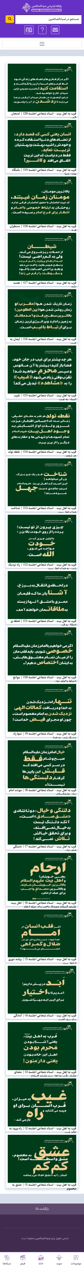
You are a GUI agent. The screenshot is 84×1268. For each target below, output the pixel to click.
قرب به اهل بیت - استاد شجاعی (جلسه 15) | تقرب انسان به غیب (45, 397)
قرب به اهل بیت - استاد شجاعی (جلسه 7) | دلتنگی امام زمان (44, 848)
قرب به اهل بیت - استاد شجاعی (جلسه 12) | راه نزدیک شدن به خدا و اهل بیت (42, 566)
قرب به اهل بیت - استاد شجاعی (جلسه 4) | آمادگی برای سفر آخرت (44, 1017)
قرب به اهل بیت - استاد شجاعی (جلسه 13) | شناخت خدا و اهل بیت (43, 510)
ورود (29, 30)
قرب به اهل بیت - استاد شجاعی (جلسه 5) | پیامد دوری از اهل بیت (42, 961)
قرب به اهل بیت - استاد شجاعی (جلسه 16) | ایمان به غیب (43, 341)
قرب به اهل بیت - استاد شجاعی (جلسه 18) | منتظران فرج (43, 228)
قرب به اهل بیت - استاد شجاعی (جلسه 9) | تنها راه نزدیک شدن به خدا (44, 735)
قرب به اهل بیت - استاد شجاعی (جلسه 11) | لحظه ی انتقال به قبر (43, 623)
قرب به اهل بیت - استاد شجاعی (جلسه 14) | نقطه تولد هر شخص (42, 453)
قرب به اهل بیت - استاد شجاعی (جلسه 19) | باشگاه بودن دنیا (44, 172)
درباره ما (42, 30)
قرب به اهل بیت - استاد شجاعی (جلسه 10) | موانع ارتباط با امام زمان (44, 679)
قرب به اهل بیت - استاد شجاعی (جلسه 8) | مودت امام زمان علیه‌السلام (42, 792)
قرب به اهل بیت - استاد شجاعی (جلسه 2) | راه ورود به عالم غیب (42, 1130)
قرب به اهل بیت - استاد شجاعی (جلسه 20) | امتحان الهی (43, 115)
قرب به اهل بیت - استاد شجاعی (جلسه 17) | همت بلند (44, 284)
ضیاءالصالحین (43, 1238)
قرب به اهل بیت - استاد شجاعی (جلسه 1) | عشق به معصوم (44, 1186)
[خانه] (42, 8)
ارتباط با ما (55, 30)
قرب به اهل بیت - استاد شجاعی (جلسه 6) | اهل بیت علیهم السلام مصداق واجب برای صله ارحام (43, 905)
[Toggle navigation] (42, 44)
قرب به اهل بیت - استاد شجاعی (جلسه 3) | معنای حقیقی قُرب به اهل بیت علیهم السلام (45, 1074)
